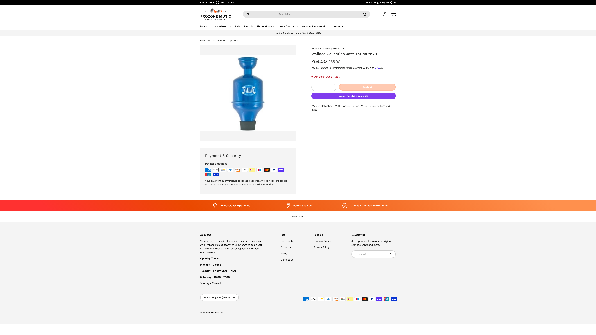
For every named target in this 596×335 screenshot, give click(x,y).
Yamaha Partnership (314, 26)
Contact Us (287, 259)
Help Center (287, 26)
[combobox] (306, 14)
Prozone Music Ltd (215, 312)
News (284, 253)
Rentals (248, 26)
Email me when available (353, 96)
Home (202, 41)
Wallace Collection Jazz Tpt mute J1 (224, 41)
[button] (394, 14)
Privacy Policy (321, 247)
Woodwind (221, 26)
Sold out (367, 87)
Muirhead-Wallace (320, 48)
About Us (286, 247)
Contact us (337, 26)
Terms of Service (323, 241)
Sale (237, 26)
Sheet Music (264, 26)
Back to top (298, 216)
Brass (203, 26)
